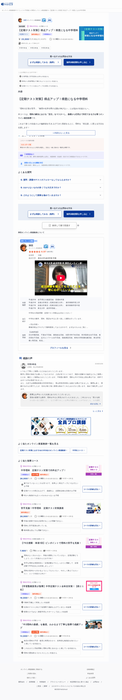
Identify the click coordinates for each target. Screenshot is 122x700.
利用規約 (43, 682)
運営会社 (21, 682)
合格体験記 (90, 669)
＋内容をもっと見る (61, 133)
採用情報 (32, 682)
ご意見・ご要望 (41, 686)
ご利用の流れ (31, 673)
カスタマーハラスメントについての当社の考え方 (69, 686)
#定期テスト (24, 34)
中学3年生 (31, 364)
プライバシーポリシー (58, 682)
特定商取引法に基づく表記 (79, 682)
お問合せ (96, 682)
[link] (61, 481)
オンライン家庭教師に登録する (31, 669)
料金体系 (90, 673)
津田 (25, 20)
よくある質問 (90, 678)
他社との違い (31, 678)
